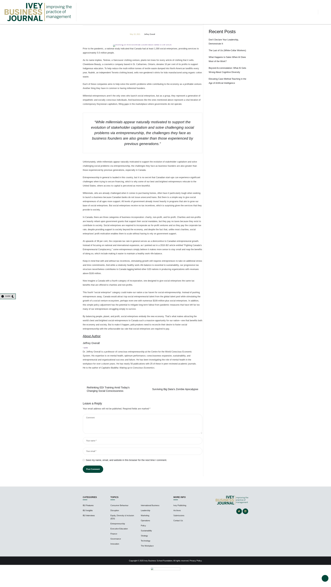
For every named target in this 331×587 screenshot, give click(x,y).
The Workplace (147, 546)
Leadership (145, 510)
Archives (177, 510)
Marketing (145, 515)
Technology (145, 541)
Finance (113, 534)
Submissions (178, 515)
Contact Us (178, 520)
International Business (150, 505)
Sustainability (146, 531)
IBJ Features (88, 505)
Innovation (114, 544)
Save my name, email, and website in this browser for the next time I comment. (126, 460)
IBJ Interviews (89, 515)
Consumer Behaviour (119, 505)
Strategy (144, 536)
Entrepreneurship (117, 524)
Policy (143, 525)
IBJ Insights (88, 510)
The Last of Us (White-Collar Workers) (227, 50)
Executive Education (119, 529)
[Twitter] (239, 511)
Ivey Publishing (179, 505)
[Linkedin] (245, 511)
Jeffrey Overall (91, 343)
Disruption (114, 510)
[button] (314, 12)
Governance (115, 539)
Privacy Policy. (196, 561)
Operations (145, 520)
